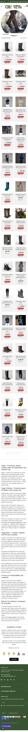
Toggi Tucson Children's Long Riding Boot (21, 55)
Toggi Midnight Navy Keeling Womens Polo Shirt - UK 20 (7, 111)
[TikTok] (14, 679)
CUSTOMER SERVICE (8, 691)
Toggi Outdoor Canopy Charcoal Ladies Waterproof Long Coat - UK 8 (21, 277)
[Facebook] (2, 679)
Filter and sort (7, 38)
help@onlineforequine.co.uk (10, 676)
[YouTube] (8, 679)
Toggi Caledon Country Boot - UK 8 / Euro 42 (20, 357)
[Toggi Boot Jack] (7, 402)
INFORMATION (6, 686)
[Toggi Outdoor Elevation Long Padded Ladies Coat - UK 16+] (7, 158)
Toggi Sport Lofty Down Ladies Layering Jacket (21, 167)
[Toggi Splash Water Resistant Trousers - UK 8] (7, 293)
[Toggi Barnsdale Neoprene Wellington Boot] (7, 130)
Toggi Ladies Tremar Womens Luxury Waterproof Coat (20, 438)
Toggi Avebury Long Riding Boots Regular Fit (20, 248)
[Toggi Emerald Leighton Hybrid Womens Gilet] (20, 320)
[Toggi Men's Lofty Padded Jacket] (7, 428)
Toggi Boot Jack (7, 409)
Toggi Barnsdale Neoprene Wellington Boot (7, 138)
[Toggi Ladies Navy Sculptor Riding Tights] (20, 375)
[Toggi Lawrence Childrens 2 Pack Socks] (20, 402)
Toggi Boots (5, 34)
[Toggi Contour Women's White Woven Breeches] (7, 240)
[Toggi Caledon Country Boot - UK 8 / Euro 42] (20, 348)
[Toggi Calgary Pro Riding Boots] (7, 47)
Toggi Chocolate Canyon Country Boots (7, 222)
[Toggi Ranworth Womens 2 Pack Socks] (7, 186)
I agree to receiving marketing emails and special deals (13, 705)
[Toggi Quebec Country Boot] (7, 73)
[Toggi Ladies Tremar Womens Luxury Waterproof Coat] (20, 428)
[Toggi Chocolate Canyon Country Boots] (7, 213)
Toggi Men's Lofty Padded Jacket (7, 437)
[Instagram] (5, 679)
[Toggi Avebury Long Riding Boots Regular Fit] (20, 240)
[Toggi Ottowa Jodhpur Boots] (20, 73)
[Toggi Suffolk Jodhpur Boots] (7, 348)
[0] (26, 6)
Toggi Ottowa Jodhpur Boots (20, 82)
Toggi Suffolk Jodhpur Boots (7, 357)
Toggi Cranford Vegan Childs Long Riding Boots (7, 383)
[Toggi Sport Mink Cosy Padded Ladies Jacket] (20, 102)
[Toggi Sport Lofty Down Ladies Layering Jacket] (20, 158)
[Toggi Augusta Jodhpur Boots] (20, 293)
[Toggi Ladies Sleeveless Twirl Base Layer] (20, 186)
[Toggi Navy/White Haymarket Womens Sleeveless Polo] (20, 130)
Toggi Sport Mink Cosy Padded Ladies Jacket (20, 110)
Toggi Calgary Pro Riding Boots (7, 55)
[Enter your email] (25, 702)
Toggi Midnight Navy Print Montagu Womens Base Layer (7, 330)
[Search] (24, 6)
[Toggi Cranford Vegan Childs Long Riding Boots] (7, 375)
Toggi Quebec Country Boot (7, 82)
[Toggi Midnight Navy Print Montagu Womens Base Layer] (7, 320)
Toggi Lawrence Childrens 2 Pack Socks (20, 410)
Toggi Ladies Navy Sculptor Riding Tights (20, 383)
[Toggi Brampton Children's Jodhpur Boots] (7, 266)
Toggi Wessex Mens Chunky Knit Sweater (20, 222)
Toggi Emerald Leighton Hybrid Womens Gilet (21, 329)
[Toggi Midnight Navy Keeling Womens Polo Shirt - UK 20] (7, 102)
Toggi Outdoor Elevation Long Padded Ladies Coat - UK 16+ (7, 168)
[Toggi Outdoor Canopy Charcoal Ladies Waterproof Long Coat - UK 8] (20, 266)
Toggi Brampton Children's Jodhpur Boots (7, 275)
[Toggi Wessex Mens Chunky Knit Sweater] (20, 213)
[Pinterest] (11, 679)
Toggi (2, 472)
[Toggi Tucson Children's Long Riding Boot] (20, 47)
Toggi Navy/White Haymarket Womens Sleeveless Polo (20, 139)
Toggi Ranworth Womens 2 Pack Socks (7, 195)
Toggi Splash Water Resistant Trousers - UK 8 (7, 302)
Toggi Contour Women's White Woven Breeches (7, 248)
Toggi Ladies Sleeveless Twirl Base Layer (21, 195)
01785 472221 (7, 674)
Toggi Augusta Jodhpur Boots (20, 302)
